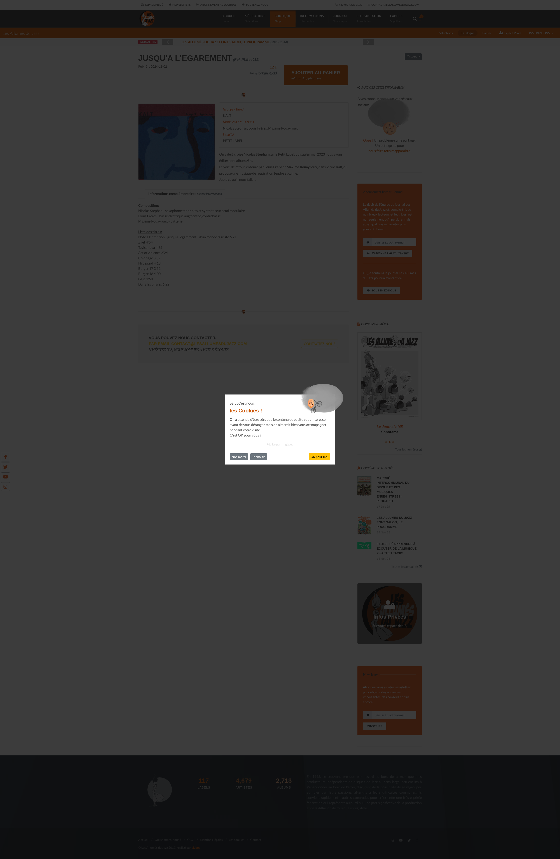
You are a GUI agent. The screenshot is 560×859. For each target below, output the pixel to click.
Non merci (239, 457)
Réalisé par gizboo (280, 444)
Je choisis (258, 457)
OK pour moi (319, 457)
